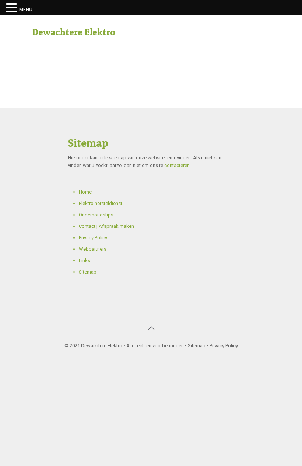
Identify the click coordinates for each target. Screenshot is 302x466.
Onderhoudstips (96, 215)
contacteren (177, 165)
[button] (12, 8)
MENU (25, 9)
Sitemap (87, 272)
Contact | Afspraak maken (106, 226)
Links (84, 260)
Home (85, 192)
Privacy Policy (93, 237)
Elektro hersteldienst (100, 203)
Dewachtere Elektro (73, 32)
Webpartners (92, 249)
